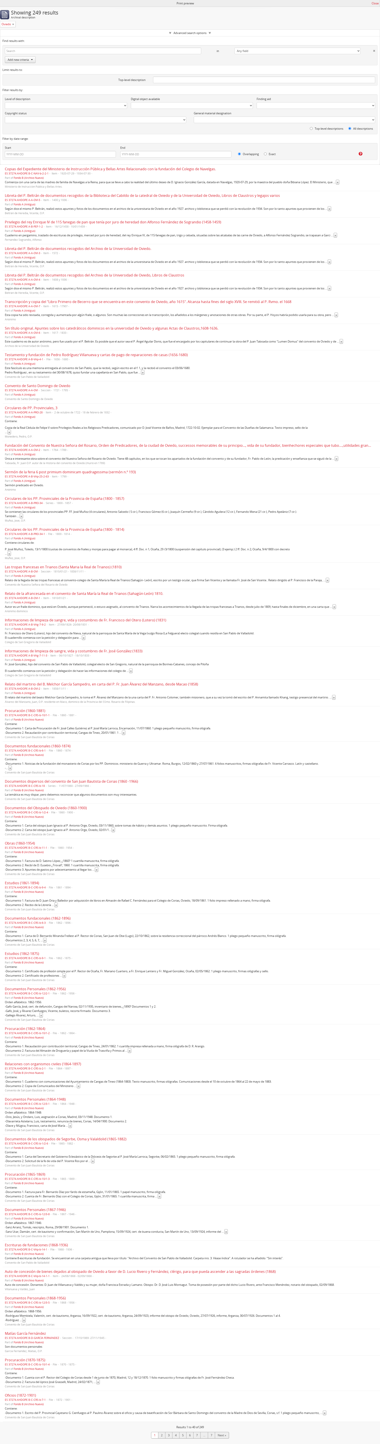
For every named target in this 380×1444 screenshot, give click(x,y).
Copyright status (16, 113)
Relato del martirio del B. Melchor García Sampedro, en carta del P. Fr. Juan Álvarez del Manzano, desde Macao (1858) (101, 684)
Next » (222, 1435)
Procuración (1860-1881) (25, 710)
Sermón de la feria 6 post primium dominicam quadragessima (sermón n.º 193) (70, 472)
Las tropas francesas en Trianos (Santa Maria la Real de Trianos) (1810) (63, 567)
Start (8, 148)
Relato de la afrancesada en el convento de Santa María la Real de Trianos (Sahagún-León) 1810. (84, 593)
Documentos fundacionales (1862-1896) (38, 918)
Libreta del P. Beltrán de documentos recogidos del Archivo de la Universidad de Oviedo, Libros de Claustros (94, 275)
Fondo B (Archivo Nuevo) (29, 177)
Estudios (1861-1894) (22, 883)
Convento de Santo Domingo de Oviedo (37, 385)
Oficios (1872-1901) (20, 1395)
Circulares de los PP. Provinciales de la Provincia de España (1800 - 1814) (64, 529)
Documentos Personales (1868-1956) (35, 1298)
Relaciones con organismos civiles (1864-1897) (43, 1064)
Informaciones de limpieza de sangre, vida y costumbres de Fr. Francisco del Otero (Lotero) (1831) (85, 620)
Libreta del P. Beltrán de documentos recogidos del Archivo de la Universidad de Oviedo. (78, 248)
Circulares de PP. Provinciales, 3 (31, 407)
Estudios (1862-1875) (22, 953)
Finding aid (264, 99)
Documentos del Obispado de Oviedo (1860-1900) (46, 807)
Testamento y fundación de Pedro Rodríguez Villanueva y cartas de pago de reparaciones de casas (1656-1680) (96, 354)
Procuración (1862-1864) (25, 1028)
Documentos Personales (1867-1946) (35, 1209)
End (122, 148)
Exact (272, 154)
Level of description (17, 99)
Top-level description (132, 80)
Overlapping (250, 154)
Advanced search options (190, 33)
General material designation (212, 113)
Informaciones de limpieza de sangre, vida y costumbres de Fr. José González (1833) (73, 651)
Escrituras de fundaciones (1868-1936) (36, 1245)
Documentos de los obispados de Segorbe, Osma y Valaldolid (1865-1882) (65, 1139)
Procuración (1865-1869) (25, 1174)
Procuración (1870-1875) (25, 1360)
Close (375, 3)
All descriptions (363, 129)
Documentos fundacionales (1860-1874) (38, 746)
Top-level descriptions (328, 129)
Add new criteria (18, 60)
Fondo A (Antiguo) (24, 204)
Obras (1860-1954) (20, 843)
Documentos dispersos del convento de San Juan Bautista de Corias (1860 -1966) (71, 781)
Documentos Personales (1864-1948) (35, 1099)
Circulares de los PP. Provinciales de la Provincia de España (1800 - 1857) (64, 498)
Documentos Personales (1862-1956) (35, 989)
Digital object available (145, 99)
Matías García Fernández (25, 1333)
